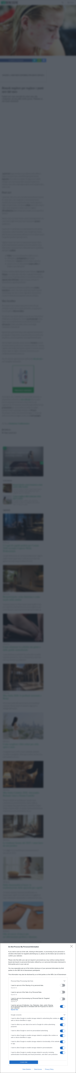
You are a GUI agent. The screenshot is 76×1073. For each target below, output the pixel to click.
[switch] (62, 985)
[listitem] (38, 981)
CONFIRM (23, 1062)
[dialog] (38, 1008)
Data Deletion (27, 1069)
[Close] (72, 947)
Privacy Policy (49, 1069)
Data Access (38, 1069)
